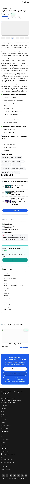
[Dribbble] (26, 475)
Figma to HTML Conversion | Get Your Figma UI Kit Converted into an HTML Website (19, 200)
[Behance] (22, 475)
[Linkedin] (11, 475)
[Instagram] (18, 475)
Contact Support (15, 373)
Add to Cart (16, 210)
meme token (15, 168)
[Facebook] (3, 475)
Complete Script (5, 439)
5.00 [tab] (12, 17)
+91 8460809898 (7, 459)
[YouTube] (14, 475)
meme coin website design (17, 161)
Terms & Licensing (5, 425)
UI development (5, 161)
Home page (4, 8)
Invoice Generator (5, 469)
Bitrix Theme (6, 14)
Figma (11, 172)
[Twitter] (7, 475)
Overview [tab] (5, 17)
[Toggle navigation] (28, 2)
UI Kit (2, 434)
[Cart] (25, 2)
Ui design (17, 172)
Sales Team (6, 457)
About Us (3, 408)
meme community (6, 168)
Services (3, 442)
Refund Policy (4, 428)
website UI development (15, 157)
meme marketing (17, 165)
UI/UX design (5, 157)
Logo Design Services (17, 185)
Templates (3, 437)
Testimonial (4, 417)
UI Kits (10, 8)
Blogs (2, 414)
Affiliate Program (5, 419)
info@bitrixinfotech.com (9, 454)
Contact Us (15, 260)
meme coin (22, 168)
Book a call (15, 369)
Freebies (3, 445)
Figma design (5, 172)
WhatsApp (5, 451)
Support (3, 422)
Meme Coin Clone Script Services (18, 192)
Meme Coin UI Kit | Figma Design (12, 344)
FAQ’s (2, 411)
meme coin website (6, 165)
